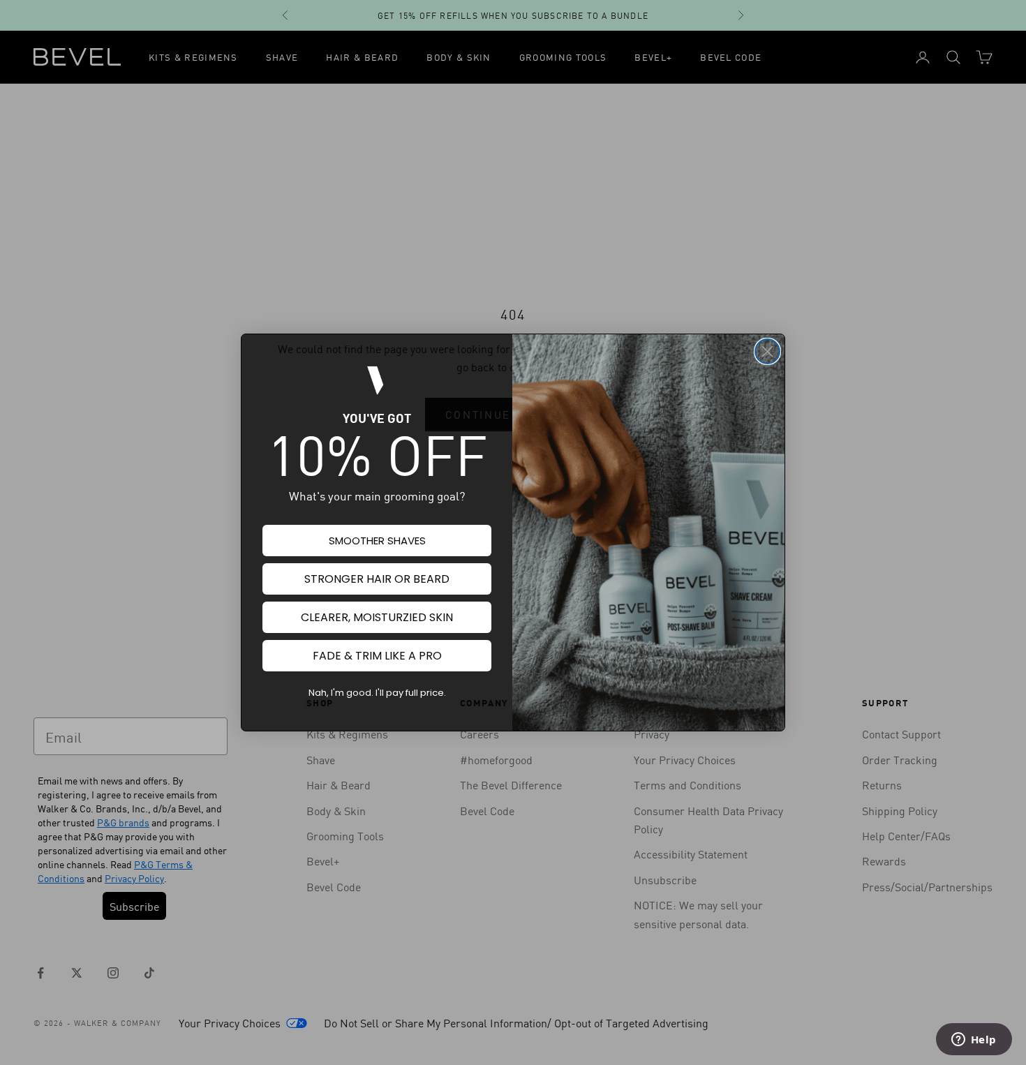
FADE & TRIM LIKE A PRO (377, 656)
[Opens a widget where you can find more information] (973, 1040)
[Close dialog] (767, 351)
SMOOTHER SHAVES (377, 540)
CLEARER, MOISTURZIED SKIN (377, 617)
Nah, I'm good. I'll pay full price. (377, 692)
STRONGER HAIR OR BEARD (376, 579)
